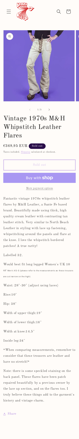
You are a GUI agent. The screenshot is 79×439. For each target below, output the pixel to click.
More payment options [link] (39, 188)
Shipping (25, 152)
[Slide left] (30, 109)
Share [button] (12, 413)
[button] (9, 11)
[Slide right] (49, 109)
